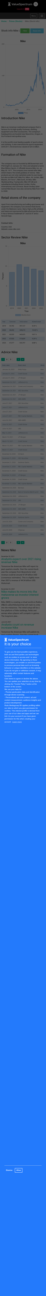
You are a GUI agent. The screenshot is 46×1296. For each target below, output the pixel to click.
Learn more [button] (17, 722)
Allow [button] (18, 1170)
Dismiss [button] (9, 1170)
